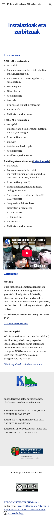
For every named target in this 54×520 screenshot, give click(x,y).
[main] (27, 28)
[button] (3, 4)
